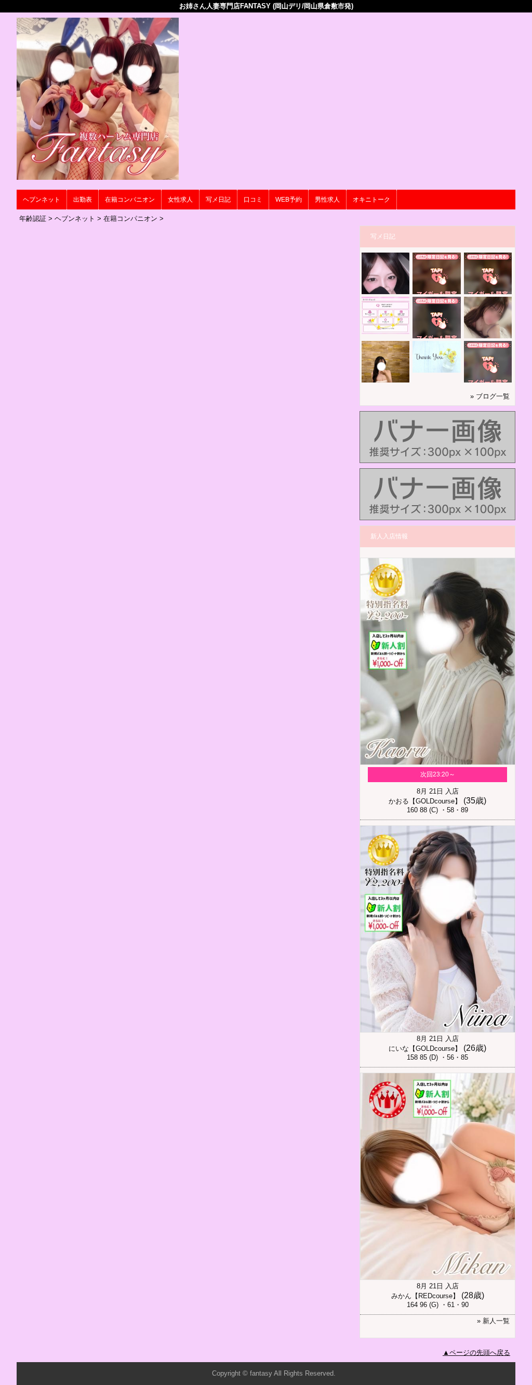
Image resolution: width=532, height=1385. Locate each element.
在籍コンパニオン (130, 199)
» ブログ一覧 (490, 396)
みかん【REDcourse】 (425, 1296)
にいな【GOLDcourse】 (425, 1048)
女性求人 (180, 199)
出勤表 (82, 199)
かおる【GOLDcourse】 (425, 801)
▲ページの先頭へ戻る (476, 1352)
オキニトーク (371, 199)
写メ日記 (218, 199)
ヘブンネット (41, 199)
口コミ (253, 199)
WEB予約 (288, 199)
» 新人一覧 (493, 1321)
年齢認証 (32, 218)
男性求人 (327, 199)
